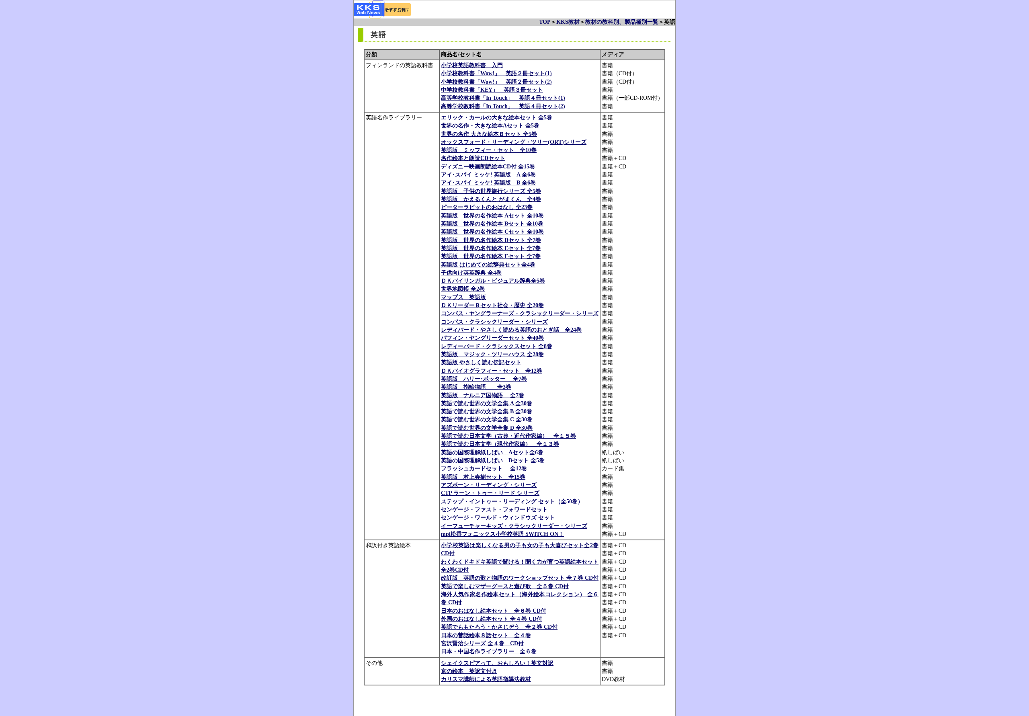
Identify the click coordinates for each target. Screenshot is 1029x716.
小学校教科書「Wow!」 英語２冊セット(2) (496, 82)
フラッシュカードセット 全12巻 (484, 469)
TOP (545, 22)
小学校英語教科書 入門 (472, 65)
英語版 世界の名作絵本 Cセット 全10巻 (492, 232)
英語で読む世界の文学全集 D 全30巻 (487, 428)
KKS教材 (568, 22)
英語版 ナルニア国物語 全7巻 (482, 395)
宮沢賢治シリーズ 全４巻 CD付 (482, 643)
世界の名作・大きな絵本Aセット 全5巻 (490, 126)
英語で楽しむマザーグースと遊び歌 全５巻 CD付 (505, 586)
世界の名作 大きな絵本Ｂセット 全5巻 (489, 134)
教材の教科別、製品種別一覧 (621, 22)
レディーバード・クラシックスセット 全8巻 (496, 346)
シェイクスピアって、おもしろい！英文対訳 (497, 663)
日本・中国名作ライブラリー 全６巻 (489, 651)
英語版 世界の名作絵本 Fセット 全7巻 (491, 256)
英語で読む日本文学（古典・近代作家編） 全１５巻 (508, 436)
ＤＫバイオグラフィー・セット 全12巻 (491, 371)
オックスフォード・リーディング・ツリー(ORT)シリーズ (513, 142)
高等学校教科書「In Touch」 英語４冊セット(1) (503, 98)
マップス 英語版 (463, 297)
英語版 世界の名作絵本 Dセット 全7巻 (491, 240)
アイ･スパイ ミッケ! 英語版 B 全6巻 (488, 183)
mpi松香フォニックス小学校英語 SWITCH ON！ (502, 534)
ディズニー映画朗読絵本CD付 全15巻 (488, 167)
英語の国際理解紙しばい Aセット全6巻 (492, 452)
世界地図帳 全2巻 (463, 289)
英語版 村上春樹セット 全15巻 (483, 477)
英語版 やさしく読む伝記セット (481, 362)
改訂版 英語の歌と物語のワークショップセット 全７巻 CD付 (520, 578)
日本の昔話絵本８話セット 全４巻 (486, 635)
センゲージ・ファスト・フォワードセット (494, 510)
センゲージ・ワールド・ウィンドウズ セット (498, 518)
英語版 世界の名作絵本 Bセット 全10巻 (492, 224)
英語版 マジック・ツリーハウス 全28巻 (492, 354)
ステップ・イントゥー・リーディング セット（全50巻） (512, 502)
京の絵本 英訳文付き (469, 671)
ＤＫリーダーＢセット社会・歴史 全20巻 (492, 305)
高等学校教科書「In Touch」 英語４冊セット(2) (503, 106)
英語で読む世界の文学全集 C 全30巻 (487, 419)
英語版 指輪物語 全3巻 (476, 387)
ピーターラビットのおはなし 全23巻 (487, 207)
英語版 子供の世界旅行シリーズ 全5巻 (491, 191)
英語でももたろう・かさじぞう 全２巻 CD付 (499, 627)
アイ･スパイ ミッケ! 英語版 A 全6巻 (488, 175)
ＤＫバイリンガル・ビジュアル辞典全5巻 (493, 281)
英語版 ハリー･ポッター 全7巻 (484, 379)
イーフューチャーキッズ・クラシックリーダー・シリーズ (514, 526)
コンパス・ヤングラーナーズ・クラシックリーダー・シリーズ (520, 313)
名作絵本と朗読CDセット (473, 158)
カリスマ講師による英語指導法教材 (486, 679)
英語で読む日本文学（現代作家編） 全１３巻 (500, 444)
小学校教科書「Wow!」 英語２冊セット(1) (496, 73)
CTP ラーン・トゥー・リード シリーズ (490, 493)
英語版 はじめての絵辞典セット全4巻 (488, 265)
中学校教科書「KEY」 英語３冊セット (492, 90)
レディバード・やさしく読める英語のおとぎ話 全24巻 (511, 330)
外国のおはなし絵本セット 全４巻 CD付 (491, 619)
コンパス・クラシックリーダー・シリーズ (494, 322)
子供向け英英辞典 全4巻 (471, 273)
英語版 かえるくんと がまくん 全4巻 (491, 199)
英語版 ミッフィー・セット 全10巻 (489, 150)
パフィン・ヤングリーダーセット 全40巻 (492, 338)
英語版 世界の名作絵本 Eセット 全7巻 (491, 248)
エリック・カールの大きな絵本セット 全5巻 (496, 118)
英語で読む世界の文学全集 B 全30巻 (486, 411)
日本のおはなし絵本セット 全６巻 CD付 (493, 611)
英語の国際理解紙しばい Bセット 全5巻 (493, 461)
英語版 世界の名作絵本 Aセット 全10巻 (492, 216)
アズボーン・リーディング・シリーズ (489, 485)
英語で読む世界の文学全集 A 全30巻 (486, 403)
